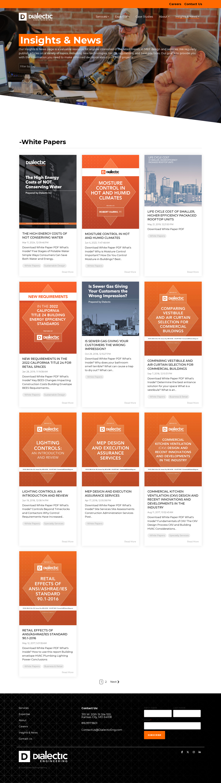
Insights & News (186, 16)
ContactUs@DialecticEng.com (101, 730)
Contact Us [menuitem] (193, 4)
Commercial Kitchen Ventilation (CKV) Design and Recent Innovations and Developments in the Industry (172, 499)
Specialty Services (53, 523)
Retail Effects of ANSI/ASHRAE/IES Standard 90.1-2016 (44, 634)
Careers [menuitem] (175, 4)
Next (113, 681)
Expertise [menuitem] (24, 714)
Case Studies (144, 16)
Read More (68, 272)
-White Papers (32, 265)
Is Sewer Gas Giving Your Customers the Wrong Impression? (106, 345)
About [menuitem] (22, 720)
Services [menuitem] (24, 708)
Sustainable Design (54, 265)
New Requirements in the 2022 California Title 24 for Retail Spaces (46, 363)
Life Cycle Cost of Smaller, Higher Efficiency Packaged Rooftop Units (171, 215)
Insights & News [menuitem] (28, 732)
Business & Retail (178, 396)
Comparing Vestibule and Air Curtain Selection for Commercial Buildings (170, 364)
